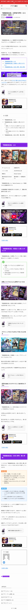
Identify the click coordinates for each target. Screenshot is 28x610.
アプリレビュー (9, 17)
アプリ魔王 (14, 6)
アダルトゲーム (7, 603)
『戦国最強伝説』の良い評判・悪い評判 (14, 67)
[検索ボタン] (26, 6)
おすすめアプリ (7, 597)
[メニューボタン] (1, 6)
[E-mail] (4, 563)
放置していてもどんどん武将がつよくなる (15, 126)
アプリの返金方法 (8, 600)
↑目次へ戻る (4, 240)
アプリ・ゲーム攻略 (8, 594)
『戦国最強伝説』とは (10, 61)
